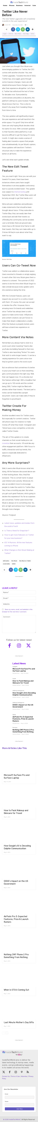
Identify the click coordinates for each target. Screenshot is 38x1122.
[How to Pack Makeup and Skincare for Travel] (6, 682)
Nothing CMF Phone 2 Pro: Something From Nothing (23, 731)
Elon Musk (14, 561)
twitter (14, 564)
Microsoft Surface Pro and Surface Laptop (24, 670)
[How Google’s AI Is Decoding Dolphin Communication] (6, 694)
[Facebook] (13, 29)
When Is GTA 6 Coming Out (16, 990)
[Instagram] (19, 645)
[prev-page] (3, 1033)
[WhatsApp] (23, 29)
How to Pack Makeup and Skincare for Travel (23, 682)
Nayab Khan (16, 673)
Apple (14, 714)
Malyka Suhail (16, 685)
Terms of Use (15, 1076)
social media (6, 564)
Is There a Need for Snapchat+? (16, 531)
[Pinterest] (22, 1072)
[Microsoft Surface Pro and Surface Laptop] (6, 670)
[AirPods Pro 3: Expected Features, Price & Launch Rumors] (6, 718)
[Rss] (28, 1072)
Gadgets (15, 666)
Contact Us (6, 1076)
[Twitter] (18, 29)
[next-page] (6, 1033)
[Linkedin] (28, 29)
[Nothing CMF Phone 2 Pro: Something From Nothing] (6, 731)
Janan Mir (8, 24)
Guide (14, 678)
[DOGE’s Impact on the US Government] (6, 706)
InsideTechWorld (14, 1119)
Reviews (15, 727)
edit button (6, 561)
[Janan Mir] (3, 25)
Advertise (24, 1076)
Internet (11, 33)
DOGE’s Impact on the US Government (23, 706)
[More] (32, 29)
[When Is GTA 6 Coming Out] (19, 976)
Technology (26, 33)
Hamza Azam (16, 709)
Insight (5, 33)
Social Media (18, 33)
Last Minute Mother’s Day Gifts (19, 1022)
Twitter (32, 33)
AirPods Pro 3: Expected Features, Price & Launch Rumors (23, 719)
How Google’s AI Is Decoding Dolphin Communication (24, 694)
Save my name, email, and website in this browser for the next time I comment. (17, 610)
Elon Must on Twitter (25, 561)
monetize (5, 443)
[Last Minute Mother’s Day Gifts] (19, 1009)
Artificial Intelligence (18, 690)
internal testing (20, 192)
